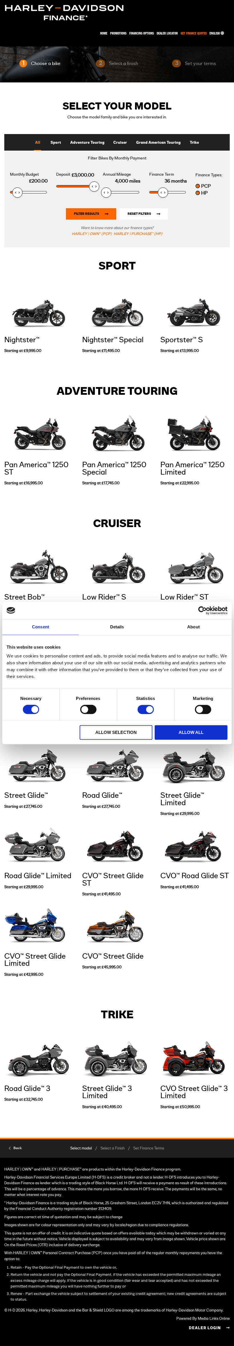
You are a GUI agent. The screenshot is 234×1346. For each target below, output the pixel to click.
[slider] (17, 192)
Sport (56, 143)
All (37, 143)
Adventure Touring (87, 143)
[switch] (88, 709)
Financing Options (141, 33)
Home (103, 33)
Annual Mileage (117, 175)
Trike (194, 143)
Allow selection (116, 732)
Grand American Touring (158, 143)
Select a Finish (112, 1148)
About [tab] (193, 626)
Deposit (63, 175)
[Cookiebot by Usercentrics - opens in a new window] (202, 610)
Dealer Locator (167, 33)
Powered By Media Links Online (203, 1319)
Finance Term (161, 175)
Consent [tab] (40, 626)
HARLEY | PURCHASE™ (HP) (138, 234)
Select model (81, 1148)
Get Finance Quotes (194, 33)
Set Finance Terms (148, 1148)
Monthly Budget (24, 175)
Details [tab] (117, 626)
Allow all (191, 732)
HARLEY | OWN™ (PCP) (92, 234)
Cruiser (120, 143)
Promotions (118, 33)
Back (17, 1148)
